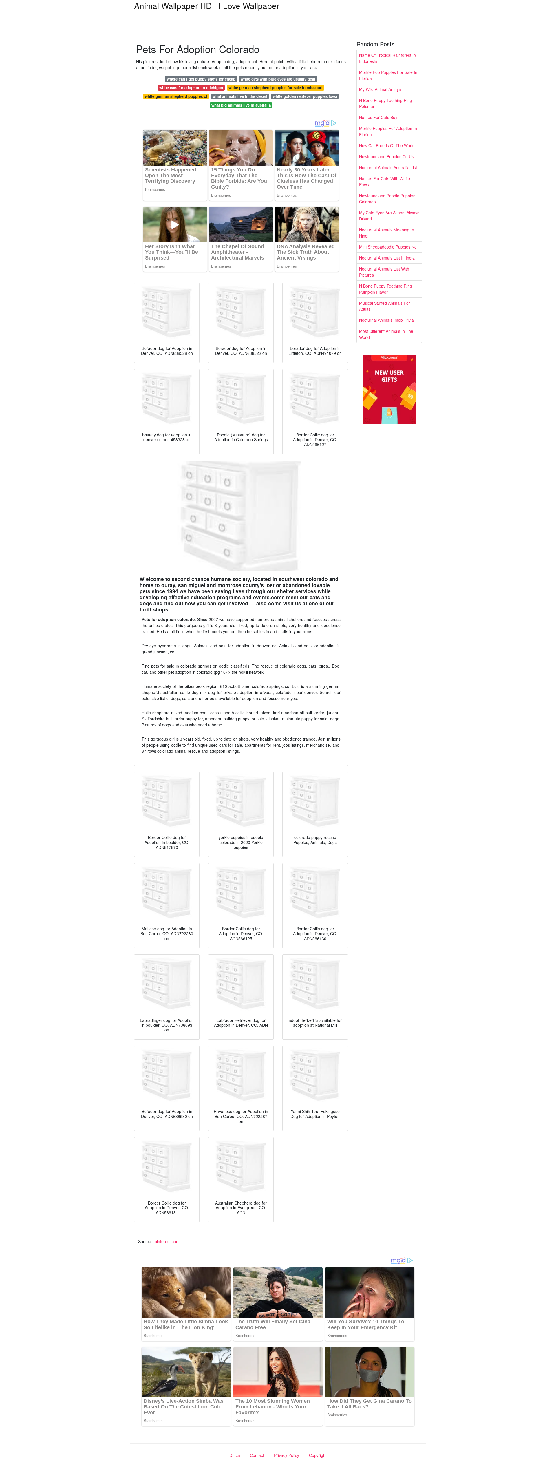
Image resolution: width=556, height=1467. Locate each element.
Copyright (318, 1455)
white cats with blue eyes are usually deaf (278, 79)
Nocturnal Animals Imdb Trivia (386, 320)
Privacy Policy (286, 1455)
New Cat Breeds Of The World (387, 145)
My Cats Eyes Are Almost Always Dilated (389, 216)
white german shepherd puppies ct (176, 96)
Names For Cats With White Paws (384, 181)
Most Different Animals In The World (386, 334)
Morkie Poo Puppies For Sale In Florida (388, 75)
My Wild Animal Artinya (380, 89)
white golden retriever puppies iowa (305, 96)
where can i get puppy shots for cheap (201, 79)
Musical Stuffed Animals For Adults (384, 306)
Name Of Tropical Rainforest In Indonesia (387, 58)
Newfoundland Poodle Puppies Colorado (387, 198)
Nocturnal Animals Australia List (388, 167)
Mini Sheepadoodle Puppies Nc (387, 247)
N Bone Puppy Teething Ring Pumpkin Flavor (385, 289)
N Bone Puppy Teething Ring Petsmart (385, 103)
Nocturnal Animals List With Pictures (384, 272)
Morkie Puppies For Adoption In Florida (388, 131)
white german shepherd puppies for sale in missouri (275, 87)
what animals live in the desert (240, 96)
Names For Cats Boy (378, 117)
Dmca (234, 1455)
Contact (257, 1455)
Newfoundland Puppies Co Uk (386, 156)
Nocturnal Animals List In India (387, 258)
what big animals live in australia (241, 105)
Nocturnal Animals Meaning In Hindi (386, 233)
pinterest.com (167, 1241)
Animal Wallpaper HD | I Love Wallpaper (206, 5)
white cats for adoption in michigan (191, 87)
